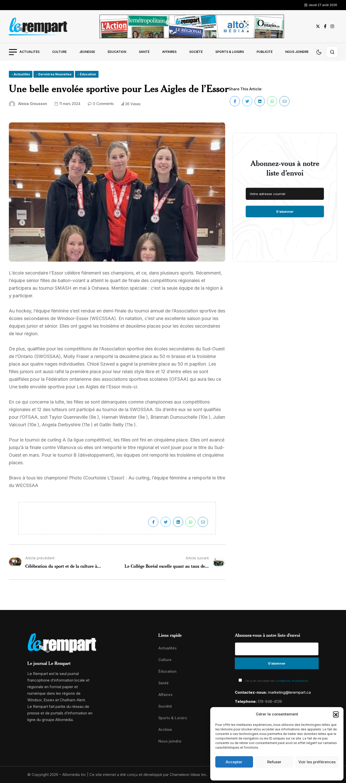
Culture (59, 52)
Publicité (265, 52)
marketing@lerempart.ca (289, 692)
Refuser (274, 761)
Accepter (234, 761)
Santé (144, 52)
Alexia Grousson (32, 103)
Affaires (169, 52)
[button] (335, 714)
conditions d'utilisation (292, 681)
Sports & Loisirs (229, 52)
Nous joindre (297, 52)
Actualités (30, 52)
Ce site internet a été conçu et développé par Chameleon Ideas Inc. (148, 774)
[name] (38, 26)
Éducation (117, 52)
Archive (165, 729)
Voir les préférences (317, 761)
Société (196, 52)
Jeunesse (87, 52)
